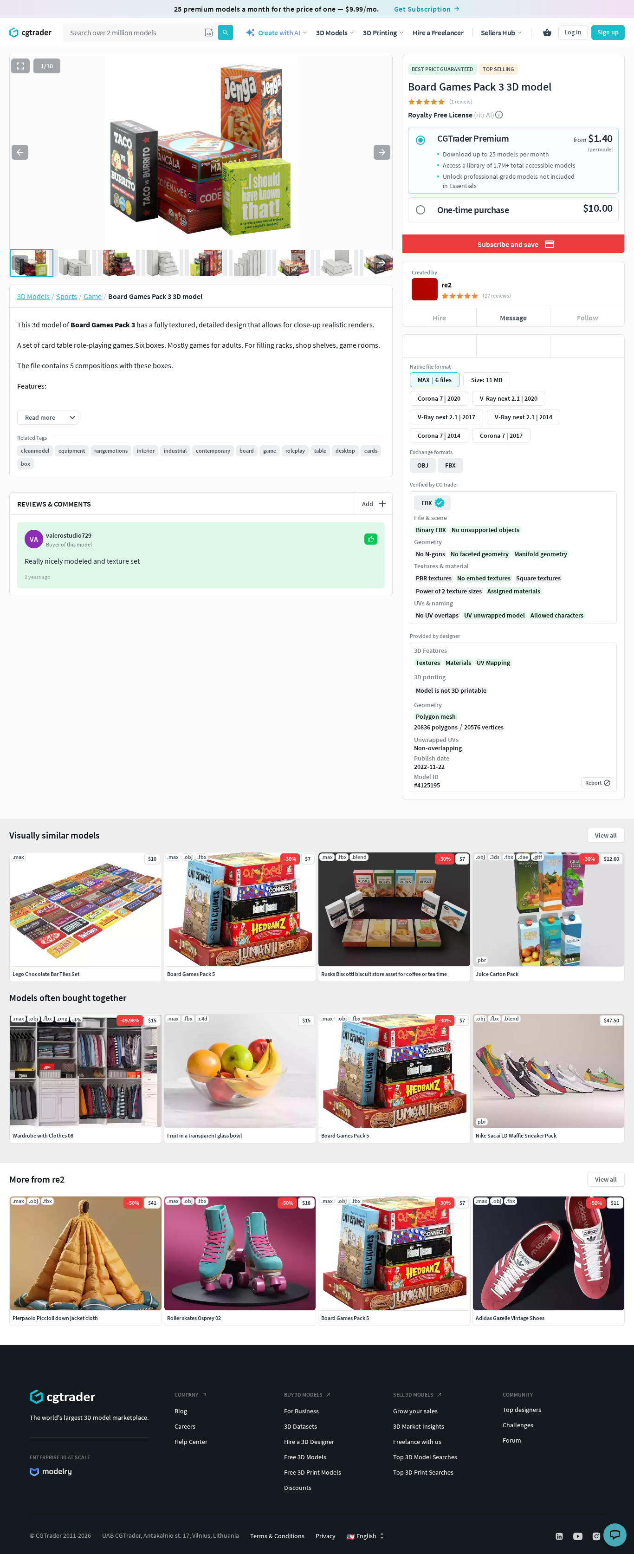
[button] (208, 32)
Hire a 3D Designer (309, 1441)
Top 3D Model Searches (425, 1457)
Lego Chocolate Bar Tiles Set (46, 973)
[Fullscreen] (20, 66)
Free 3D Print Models (312, 1472)
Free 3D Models (305, 1457)
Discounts (297, 1487)
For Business (301, 1411)
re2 (446, 284)
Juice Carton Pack (497, 973)
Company (186, 1394)
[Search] (225, 32)
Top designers (522, 1409)
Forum (512, 1440)
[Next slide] (382, 152)
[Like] (439, 346)
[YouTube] (579, 1536)
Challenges (518, 1425)
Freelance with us (417, 1441)
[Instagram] (597, 1536)
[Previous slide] (20, 152)
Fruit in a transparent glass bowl (204, 1135)
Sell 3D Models (413, 1394)
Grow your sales (415, 1411)
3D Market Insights (418, 1426)
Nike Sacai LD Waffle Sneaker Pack (516, 1135)
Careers (185, 1426)
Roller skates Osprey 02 (194, 1317)
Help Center (191, 1441)
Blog (181, 1411)
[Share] (587, 346)
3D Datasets (300, 1426)
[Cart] (547, 32)
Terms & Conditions (277, 1536)
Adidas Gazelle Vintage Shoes (510, 1317)
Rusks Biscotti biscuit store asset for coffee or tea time (384, 973)
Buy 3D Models (303, 1394)
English (361, 1536)
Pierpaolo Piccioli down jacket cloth (55, 1317)
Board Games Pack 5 (345, 1317)
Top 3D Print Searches (423, 1472)
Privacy (326, 1536)
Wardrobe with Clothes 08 (43, 1135)
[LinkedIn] (560, 1536)
